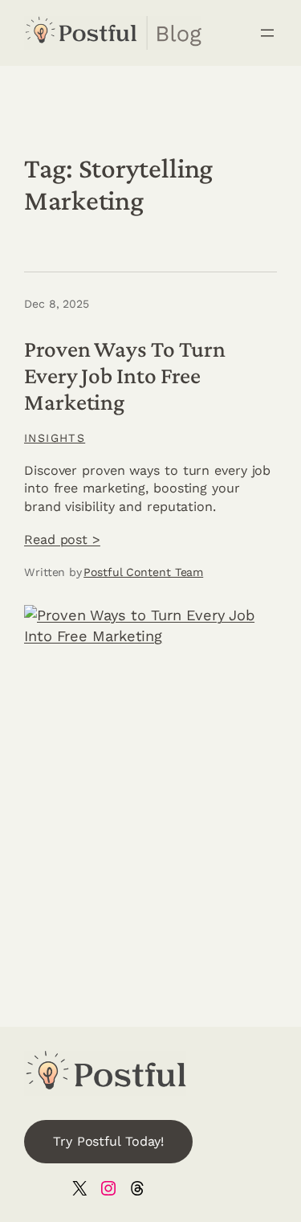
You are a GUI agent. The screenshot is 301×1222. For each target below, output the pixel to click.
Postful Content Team (143, 572)
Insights (54, 437)
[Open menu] (267, 33)
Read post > (62, 539)
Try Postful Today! (108, 1141)
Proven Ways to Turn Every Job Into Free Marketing (125, 375)
